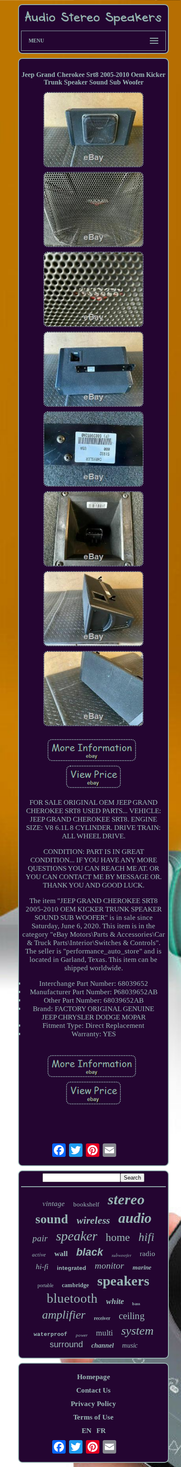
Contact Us (93, 1390)
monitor (109, 1265)
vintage (54, 1204)
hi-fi (42, 1266)
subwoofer (121, 1255)
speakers (123, 1280)
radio (147, 1254)
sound (51, 1219)
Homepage (93, 1377)
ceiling (132, 1316)
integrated (71, 1267)
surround (66, 1344)
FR (101, 1431)
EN (86, 1431)
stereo (126, 1199)
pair (40, 1238)
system (137, 1330)
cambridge (75, 1285)
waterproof (50, 1334)
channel (102, 1345)
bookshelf (86, 1204)
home (118, 1237)
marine (142, 1267)
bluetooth (72, 1298)
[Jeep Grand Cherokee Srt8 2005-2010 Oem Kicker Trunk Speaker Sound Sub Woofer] (93, 131)
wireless (93, 1220)
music (130, 1345)
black (89, 1252)
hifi (146, 1237)
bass (136, 1303)
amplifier (63, 1314)
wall (61, 1253)
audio (135, 1218)
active (39, 1254)
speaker (76, 1235)
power (82, 1335)
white (115, 1301)
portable (45, 1285)
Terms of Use (93, 1417)
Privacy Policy (93, 1404)
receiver (102, 1318)
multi (104, 1332)
